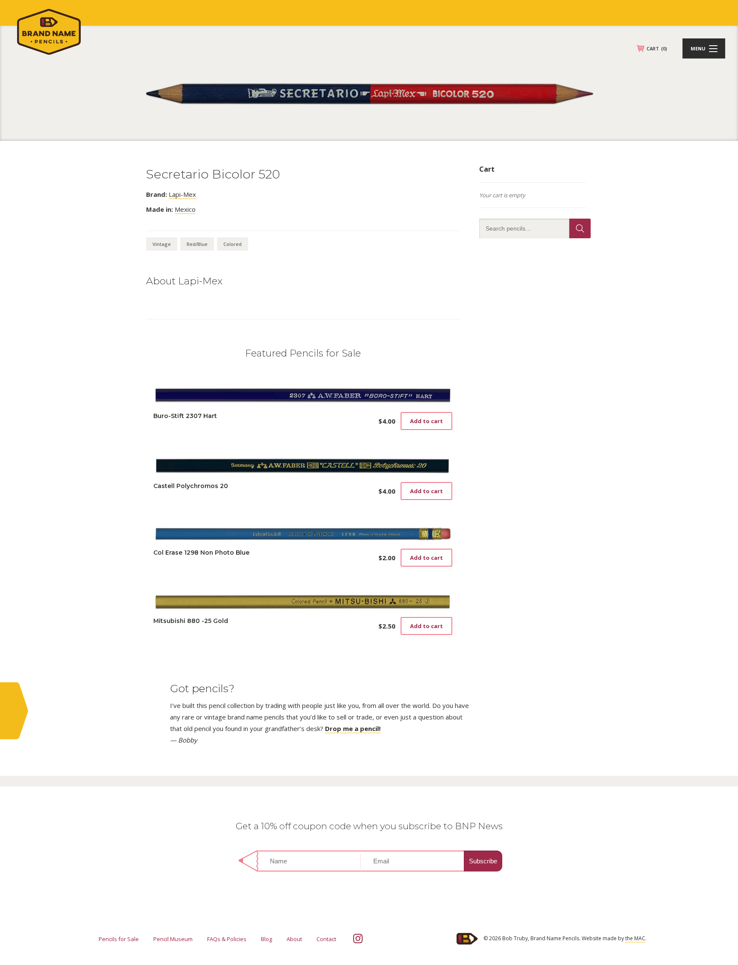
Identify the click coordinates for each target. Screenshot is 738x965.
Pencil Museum (173, 939)
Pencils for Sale (119, 939)
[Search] (580, 228)
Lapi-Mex (182, 194)
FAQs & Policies (226, 939)
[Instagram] (357, 938)
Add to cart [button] (426, 421)
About (294, 939)
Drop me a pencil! (353, 728)
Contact (326, 939)
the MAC (635, 938)
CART (657, 48)
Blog (266, 939)
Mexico (185, 209)
